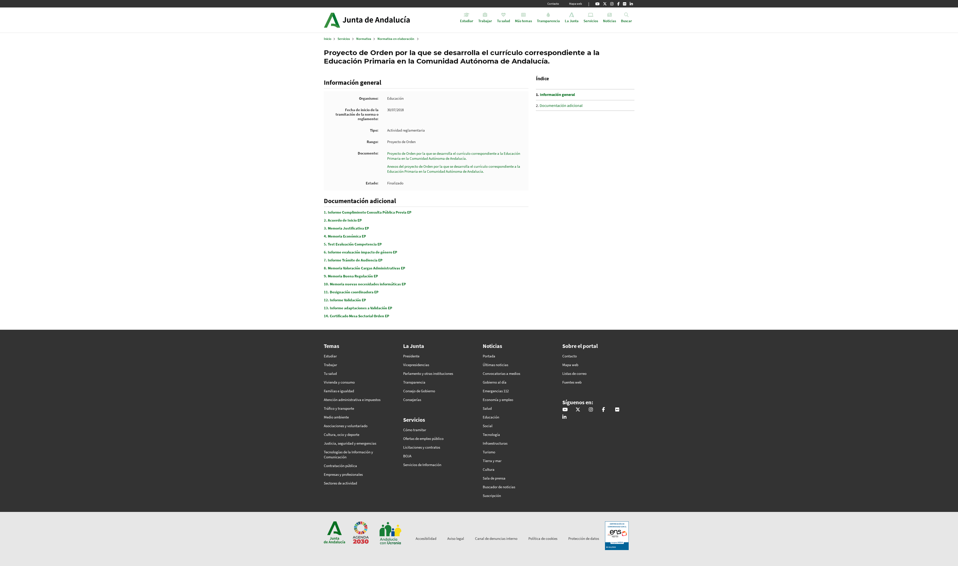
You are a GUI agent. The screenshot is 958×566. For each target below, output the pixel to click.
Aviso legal (455, 538)
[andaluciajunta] (605, 3)
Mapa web (575, 3)
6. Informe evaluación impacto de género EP (360, 252)
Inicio (381, 19)
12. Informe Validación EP (345, 300)
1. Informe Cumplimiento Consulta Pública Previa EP (367, 212)
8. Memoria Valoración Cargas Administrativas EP (364, 268)
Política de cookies (542, 538)
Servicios (344, 39)
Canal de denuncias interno (496, 538)
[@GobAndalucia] (597, 3)
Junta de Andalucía (332, 19)
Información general (557, 94)
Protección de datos (583, 538)
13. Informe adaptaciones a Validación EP (358, 308)
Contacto (553, 3)
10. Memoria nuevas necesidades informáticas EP (365, 284)
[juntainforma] (624, 3)
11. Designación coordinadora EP (351, 292)
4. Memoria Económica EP (345, 236)
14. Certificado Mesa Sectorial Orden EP (356, 316)
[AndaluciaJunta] (618, 3)
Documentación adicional (561, 105)
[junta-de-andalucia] (631, 3)
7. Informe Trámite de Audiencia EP (353, 260)
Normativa (363, 39)
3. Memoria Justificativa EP (346, 228)
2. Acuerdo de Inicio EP (343, 220)
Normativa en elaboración (395, 39)
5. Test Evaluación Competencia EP (353, 244)
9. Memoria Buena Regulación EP (351, 276)
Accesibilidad (426, 538)
